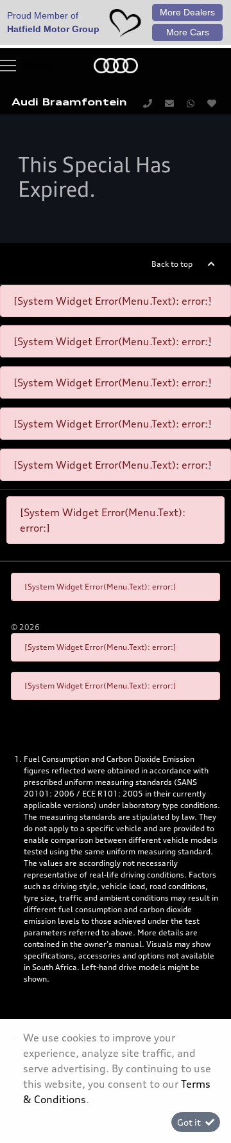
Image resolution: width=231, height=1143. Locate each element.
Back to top (172, 264)
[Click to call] (147, 102)
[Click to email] (169, 102)
